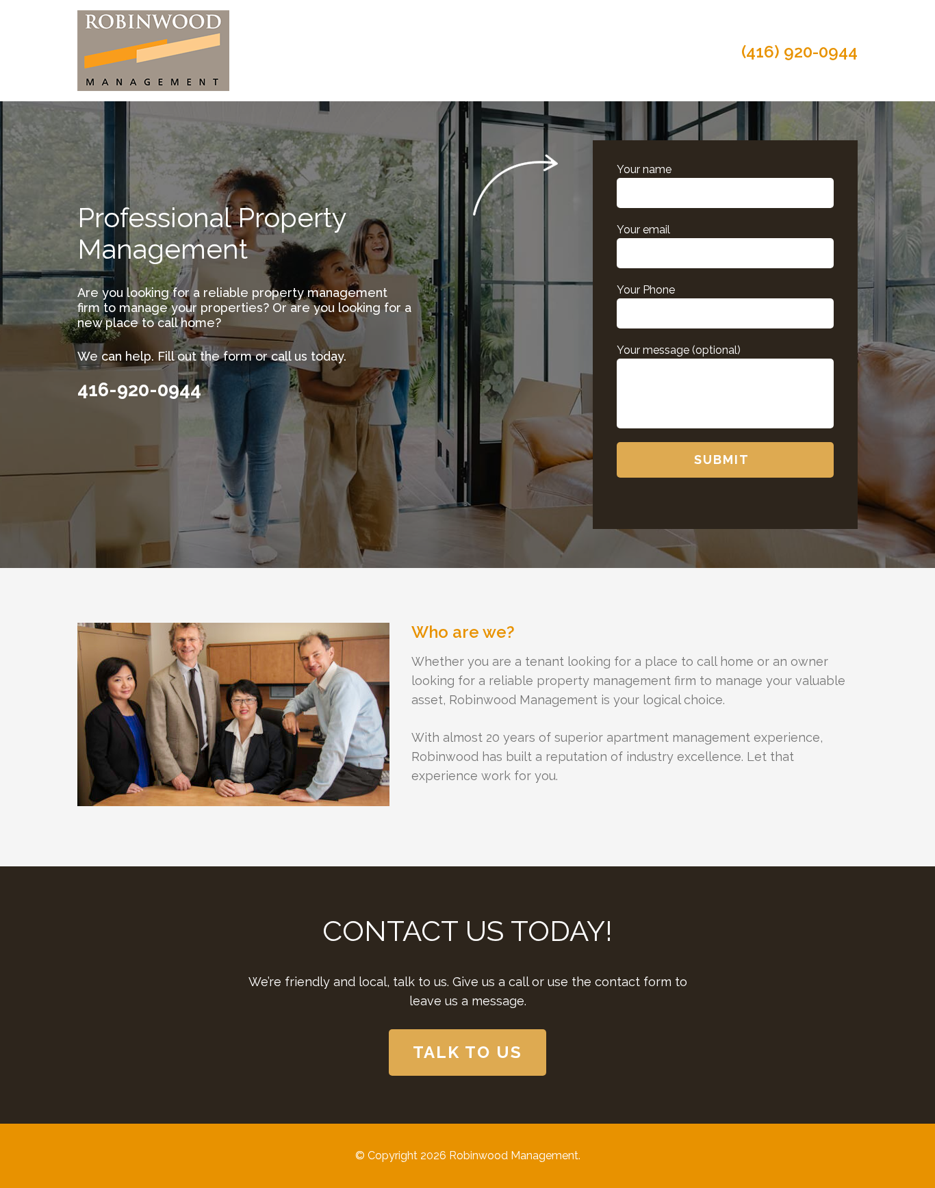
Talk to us (467, 1052)
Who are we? (463, 632)
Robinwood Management (513, 1155)
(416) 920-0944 (799, 52)
